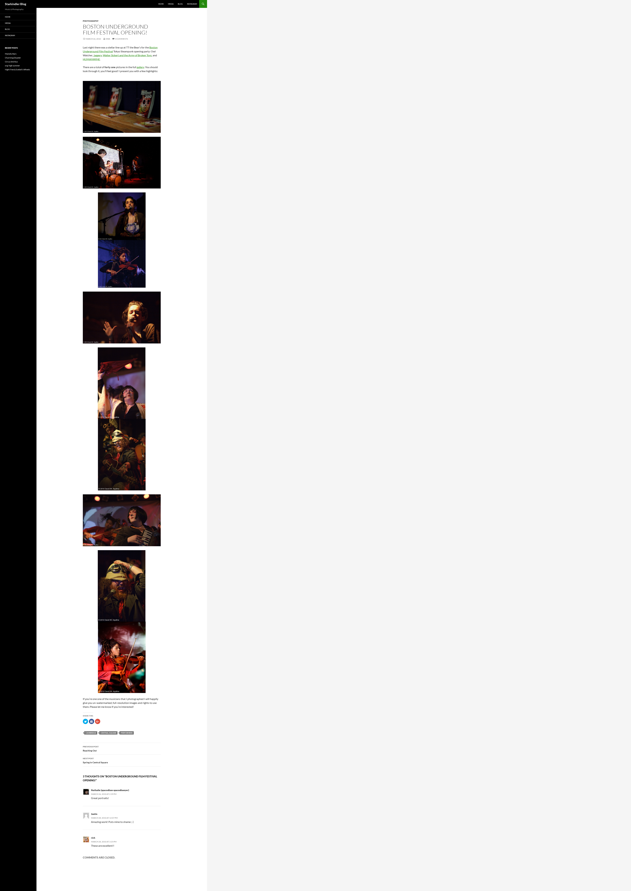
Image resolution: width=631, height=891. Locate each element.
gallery (140, 67)
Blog (180, 4)
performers (127, 733)
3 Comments (121, 39)
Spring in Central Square (95, 760)
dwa (107, 39)
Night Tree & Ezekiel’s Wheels (17, 69)
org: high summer (12, 65)
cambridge (91, 733)
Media (171, 4)
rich (93, 837)
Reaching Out (91, 748)
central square (108, 733)
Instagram (192, 4)
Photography (90, 21)
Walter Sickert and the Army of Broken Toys (127, 55)
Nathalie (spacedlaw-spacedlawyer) (110, 790)
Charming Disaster (13, 57)
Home (161, 4)
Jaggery (97, 55)
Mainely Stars (10, 54)
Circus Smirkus (11, 61)
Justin (94, 814)
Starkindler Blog (15, 4)
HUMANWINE (91, 59)
